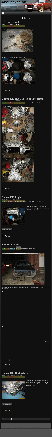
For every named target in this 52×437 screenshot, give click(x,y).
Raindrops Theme (39, 427)
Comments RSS (29, 427)
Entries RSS (19, 427)
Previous (4, 418)
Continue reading (7, 229)
